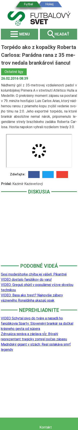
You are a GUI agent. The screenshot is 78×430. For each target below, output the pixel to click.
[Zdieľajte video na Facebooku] (34, 174)
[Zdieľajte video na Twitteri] (48, 174)
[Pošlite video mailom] (62, 174)
